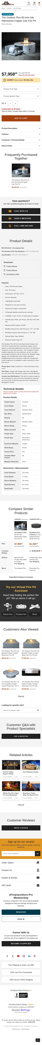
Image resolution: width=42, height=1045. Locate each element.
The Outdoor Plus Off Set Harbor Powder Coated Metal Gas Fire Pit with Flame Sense (30, 684)
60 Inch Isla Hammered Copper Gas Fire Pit (20, 535)
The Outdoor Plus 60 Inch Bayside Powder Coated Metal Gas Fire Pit (10, 653)
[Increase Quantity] (15, 103)
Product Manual (11, 266)
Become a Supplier (21, 944)
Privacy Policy (26, 1029)
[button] (21, 218)
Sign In (21, 919)
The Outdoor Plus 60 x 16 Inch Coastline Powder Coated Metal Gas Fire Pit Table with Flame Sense (10, 684)
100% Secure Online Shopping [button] (21, 980)
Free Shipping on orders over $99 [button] (21, 965)
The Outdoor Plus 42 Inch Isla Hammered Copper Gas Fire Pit (20, 182)
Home (3, 8)
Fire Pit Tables (17, 8)
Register (21, 912)
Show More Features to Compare (21, 577)
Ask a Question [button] (21, 736)
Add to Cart (21, 118)
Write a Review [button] (7, 24)
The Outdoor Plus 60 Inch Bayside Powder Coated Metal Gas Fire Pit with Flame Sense (30, 653)
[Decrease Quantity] (10, 103)
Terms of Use (16, 1029)
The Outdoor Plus (18, 248)
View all (21, 696)
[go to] (21, 170)
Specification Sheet (12, 274)
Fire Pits (9, 8)
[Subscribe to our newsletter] (37, 853)
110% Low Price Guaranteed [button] (21, 972)
